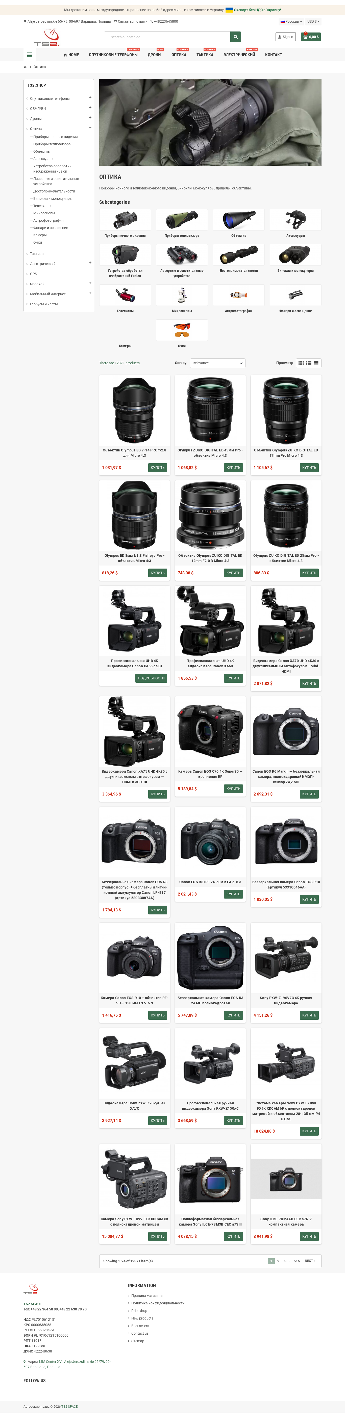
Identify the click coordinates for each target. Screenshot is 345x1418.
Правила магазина (147, 1296)
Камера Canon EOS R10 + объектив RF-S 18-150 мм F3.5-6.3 (134, 1000)
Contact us (140, 1333)
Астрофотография (239, 311)
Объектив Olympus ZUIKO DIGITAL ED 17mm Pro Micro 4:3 (286, 452)
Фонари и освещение (295, 311)
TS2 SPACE (69, 1406)
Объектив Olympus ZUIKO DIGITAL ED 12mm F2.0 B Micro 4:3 (210, 558)
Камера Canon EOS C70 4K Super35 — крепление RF (210, 774)
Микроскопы (182, 311)
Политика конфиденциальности (158, 1303)
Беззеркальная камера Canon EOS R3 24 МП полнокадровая (210, 1000)
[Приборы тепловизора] (182, 219)
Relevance (201, 363)
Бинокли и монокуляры (296, 271)
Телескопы (125, 311)
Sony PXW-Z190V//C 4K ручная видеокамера (286, 1000)
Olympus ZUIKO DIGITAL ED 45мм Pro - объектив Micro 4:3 (210, 452)
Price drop (139, 1311)
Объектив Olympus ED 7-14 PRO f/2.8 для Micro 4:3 (134, 452)
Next (310, 1261)
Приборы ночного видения (125, 236)
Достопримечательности (239, 271)
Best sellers (140, 1326)
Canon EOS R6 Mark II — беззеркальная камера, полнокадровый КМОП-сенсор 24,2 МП (286, 776)
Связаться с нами (132, 21)
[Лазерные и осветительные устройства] (182, 254)
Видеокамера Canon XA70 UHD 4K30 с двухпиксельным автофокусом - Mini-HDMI (286, 666)
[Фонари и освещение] (296, 295)
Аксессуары (295, 236)
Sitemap (137, 1341)
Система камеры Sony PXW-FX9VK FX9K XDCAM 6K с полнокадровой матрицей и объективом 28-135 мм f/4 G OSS (286, 1111)
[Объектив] (239, 219)
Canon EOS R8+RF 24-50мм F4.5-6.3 (210, 882)
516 (297, 1261)
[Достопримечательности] (239, 254)
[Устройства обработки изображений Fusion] (125, 254)
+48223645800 (166, 21)
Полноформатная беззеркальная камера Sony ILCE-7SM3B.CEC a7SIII (210, 1221)
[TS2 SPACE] (46, 37)
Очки (182, 346)
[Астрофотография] (239, 295)
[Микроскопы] (182, 295)
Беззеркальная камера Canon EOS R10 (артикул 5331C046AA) (286, 884)
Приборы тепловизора (182, 236)
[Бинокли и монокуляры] (296, 254)
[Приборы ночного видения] (125, 219)
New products (142, 1318)
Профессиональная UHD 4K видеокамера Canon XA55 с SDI (134, 663)
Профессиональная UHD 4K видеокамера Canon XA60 (210, 663)
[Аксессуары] (296, 219)
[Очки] (182, 330)
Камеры (125, 346)
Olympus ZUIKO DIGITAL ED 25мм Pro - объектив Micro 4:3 (286, 558)
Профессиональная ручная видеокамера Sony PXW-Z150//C (210, 1105)
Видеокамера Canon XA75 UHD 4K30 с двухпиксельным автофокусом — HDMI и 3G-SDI (134, 776)
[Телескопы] (125, 295)
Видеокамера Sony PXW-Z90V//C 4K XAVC (135, 1105)
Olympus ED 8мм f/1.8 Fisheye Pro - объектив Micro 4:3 (135, 558)
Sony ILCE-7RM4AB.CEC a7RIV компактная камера (286, 1221)
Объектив (238, 236)
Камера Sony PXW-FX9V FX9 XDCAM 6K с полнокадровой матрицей (134, 1221)
